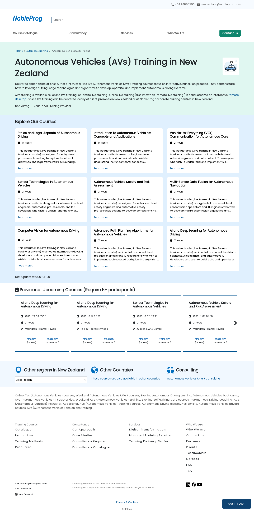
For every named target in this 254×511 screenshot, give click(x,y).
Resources (23, 447)
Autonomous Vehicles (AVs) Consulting (193, 379)
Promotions (24, 435)
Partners (193, 441)
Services (127, 33)
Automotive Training (37, 50)
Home (19, 50)
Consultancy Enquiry (88, 441)
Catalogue (23, 430)
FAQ (189, 465)
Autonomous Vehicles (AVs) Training (71, 50)
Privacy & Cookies (127, 502)
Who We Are (176, 33)
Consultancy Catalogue (91, 447)
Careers (192, 459)
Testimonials (196, 453)
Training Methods (29, 441)
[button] (235, 323)
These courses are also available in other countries (125, 379)
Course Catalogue (25, 33)
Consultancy (78, 33)
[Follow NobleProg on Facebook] (194, 484)
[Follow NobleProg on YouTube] (199, 484)
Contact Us (230, 33)
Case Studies (82, 435)
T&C (189, 471)
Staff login (127, 509)
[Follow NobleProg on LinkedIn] (188, 484)
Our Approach (83, 430)
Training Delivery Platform (150, 441)
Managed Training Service (150, 435)
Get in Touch (236, 504)
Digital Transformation (147, 430)
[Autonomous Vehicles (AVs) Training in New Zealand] (31, 18)
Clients (191, 447)
